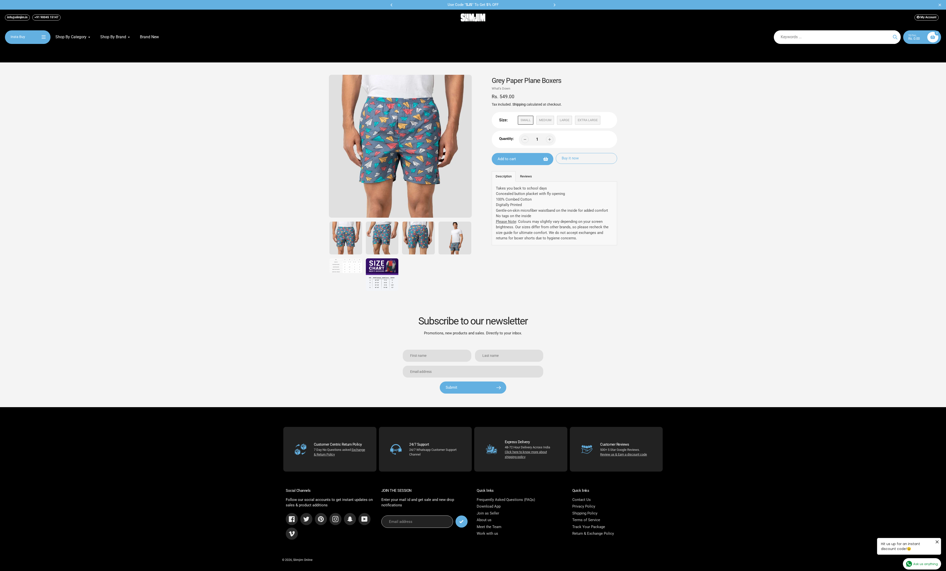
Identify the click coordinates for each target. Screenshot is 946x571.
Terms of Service (586, 520)
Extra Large (588, 120)
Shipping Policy (584, 513)
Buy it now (570, 158)
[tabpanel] (554, 213)
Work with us (487, 533)
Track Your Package (588, 527)
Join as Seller (488, 513)
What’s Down (501, 88)
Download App (489, 506)
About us (484, 520)
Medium (545, 120)
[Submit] (462, 521)
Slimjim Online (302, 560)
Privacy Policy (583, 506)
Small (526, 120)
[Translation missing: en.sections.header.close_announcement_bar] (939, 4)
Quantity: (506, 138)
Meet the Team (489, 527)
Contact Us (581, 499)
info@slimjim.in (17, 17)
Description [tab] (504, 176)
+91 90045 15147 (46, 17)
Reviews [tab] (526, 176)
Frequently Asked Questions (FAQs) (506, 499)
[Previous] (391, 4)
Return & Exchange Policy (593, 533)
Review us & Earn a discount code (623, 454)
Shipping (519, 104)
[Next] (554, 4)
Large (564, 120)
